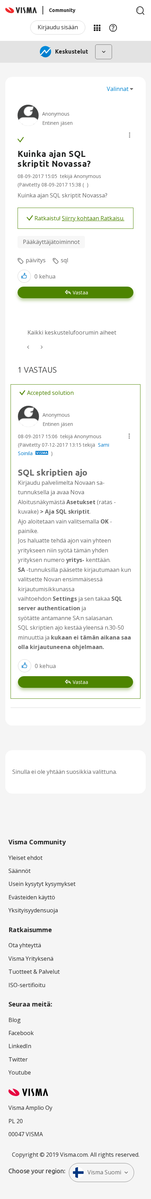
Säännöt (19, 871)
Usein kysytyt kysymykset (42, 884)
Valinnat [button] (118, 89)
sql (64, 260)
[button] (129, 135)
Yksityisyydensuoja (33, 910)
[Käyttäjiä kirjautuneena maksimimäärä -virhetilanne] (28, 347)
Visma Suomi (104, 1172)
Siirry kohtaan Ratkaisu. (93, 218)
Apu (113, 27)
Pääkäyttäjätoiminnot (51, 242)
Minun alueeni (97, 27)
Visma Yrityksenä (30, 958)
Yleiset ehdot (25, 858)
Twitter (18, 1059)
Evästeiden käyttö (31, 897)
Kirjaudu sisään (58, 27)
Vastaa (80, 292)
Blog (14, 1020)
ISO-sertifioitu (26, 985)
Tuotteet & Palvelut (34, 971)
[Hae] (140, 10)
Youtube (19, 1072)
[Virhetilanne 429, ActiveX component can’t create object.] (41, 347)
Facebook (21, 1033)
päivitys (36, 260)
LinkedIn (19, 1046)
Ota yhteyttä (24, 945)
